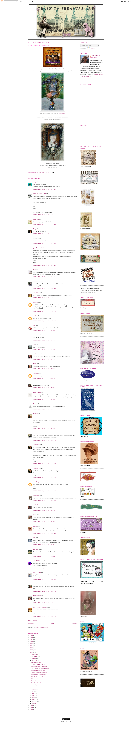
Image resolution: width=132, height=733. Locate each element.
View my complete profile (88, 78)
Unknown (35, 373)
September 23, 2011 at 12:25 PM (44, 591)
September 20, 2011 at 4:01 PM (44, 359)
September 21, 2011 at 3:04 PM (44, 545)
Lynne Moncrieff (37, 248)
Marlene (35, 404)
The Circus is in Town (37, 683)
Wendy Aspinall (37, 392)
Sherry (34, 229)
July (33, 691)
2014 (31, 646)
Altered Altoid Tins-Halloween (39, 672)
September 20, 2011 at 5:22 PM (44, 399)
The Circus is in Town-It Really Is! (40, 668)
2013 (31, 648)
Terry (34, 537)
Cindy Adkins (36, 444)
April (33, 697)
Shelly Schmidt (37, 595)
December (34, 654)
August (34, 689)
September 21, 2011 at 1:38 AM (44, 510)
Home (52, 623)
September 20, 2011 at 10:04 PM (44, 440)
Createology (36, 433)
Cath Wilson (36, 292)
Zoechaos (35, 302)
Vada (34, 325)
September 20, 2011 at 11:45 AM (44, 288)
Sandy (34, 182)
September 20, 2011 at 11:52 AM (44, 298)
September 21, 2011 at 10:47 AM (44, 533)
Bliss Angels (62, 113)
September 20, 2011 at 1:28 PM (44, 330)
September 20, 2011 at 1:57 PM (44, 340)
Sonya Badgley (37, 482)
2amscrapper (36, 495)
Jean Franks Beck (37, 281)
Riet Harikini (36, 505)
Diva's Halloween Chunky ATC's (39, 666)
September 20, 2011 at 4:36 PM (44, 378)
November (35, 656)
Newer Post (31, 623)
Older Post (74, 623)
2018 (31, 637)
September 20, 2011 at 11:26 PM (44, 491)
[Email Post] (53, 172)
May (33, 695)
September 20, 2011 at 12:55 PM (44, 311)
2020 (31, 635)
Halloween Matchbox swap (38, 674)
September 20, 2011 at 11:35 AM (44, 265)
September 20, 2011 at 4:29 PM (44, 369)
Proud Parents (35, 681)
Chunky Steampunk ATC (38, 677)
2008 (31, 709)
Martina (35, 526)
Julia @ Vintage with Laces (40, 607)
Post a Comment (32, 620)
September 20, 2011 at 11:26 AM (44, 224)
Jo (33, 383)
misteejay (35, 413)
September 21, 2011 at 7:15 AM (44, 521)
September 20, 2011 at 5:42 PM (44, 409)
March (34, 699)
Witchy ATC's (35, 679)
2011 (31, 652)
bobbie (34, 316)
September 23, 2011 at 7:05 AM (44, 556)
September (35, 660)
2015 (31, 644)
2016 (31, 642)
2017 (31, 640)
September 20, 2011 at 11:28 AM (44, 234)
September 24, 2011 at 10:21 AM (44, 603)
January (34, 703)
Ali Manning (36, 354)
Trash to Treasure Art (66, 8)
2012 (31, 650)
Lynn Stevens (96, 55)
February (34, 701)
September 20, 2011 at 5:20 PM (44, 388)
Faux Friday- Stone (36, 662)
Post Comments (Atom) (41, 627)
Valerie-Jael (36, 219)
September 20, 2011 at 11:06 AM (44, 189)
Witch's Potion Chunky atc (38, 664)
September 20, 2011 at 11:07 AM (44, 215)
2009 (31, 707)
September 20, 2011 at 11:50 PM (44, 500)
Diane (34, 269)
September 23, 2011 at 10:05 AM (44, 579)
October (34, 658)
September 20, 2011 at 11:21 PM (44, 464)
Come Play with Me (36, 685)
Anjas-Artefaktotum (38, 561)
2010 (31, 705)
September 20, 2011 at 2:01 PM (44, 349)
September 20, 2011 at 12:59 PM (44, 321)
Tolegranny (36, 549)
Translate (93, 48)
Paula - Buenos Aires (38, 584)
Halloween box (35, 687)
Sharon (34, 363)
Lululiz (35, 514)
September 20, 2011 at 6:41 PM (44, 428)
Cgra (34, 344)
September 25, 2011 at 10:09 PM (44, 616)
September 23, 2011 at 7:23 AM (44, 568)
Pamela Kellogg (37, 572)
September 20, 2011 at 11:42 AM (44, 276)
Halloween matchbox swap (38, 670)
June (33, 693)
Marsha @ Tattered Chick (39, 193)
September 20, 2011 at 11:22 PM (44, 477)
